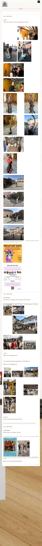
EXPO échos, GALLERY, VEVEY (12, 432)
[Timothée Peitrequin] (4, 6)
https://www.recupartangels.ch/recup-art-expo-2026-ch (13, 241)
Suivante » (36, 464)
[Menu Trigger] (39, 2)
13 (34, 464)
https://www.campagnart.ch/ (10, 355)
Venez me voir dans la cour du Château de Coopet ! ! (16, 22)
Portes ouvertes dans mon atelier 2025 (12, 419)
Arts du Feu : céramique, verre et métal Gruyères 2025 (16, 299)
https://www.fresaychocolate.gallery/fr (12, 461)
